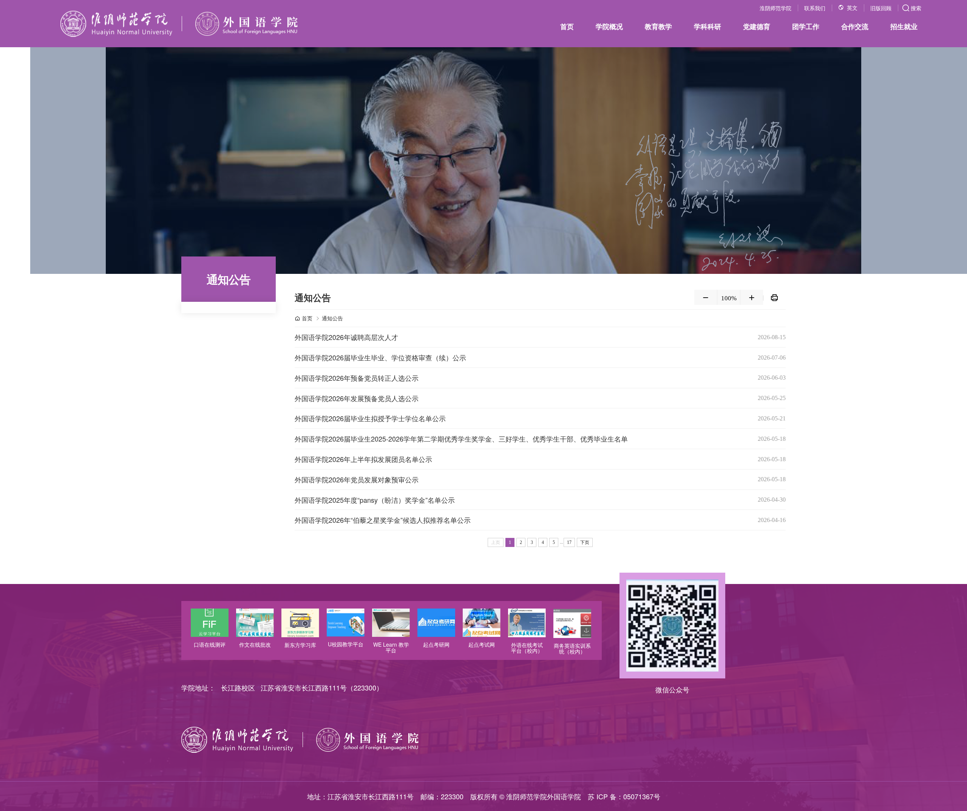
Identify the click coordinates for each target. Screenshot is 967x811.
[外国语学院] (179, 24)
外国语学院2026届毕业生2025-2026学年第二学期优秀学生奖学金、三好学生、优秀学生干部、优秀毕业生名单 (461, 438)
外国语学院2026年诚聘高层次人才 (346, 337)
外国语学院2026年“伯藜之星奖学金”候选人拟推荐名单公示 (383, 520)
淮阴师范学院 (775, 8)
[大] (751, 297)
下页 (584, 542)
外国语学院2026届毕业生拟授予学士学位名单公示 (370, 418)
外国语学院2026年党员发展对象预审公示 (357, 479)
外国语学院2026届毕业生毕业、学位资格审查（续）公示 (380, 357)
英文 (852, 8)
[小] (705, 297)
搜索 (916, 8)
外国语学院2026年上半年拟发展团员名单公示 (363, 459)
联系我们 (814, 8)
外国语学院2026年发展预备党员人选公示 (357, 398)
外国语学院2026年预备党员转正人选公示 (357, 378)
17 (569, 542)
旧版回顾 (880, 8)
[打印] (774, 297)
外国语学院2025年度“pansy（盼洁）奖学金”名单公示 (375, 500)
